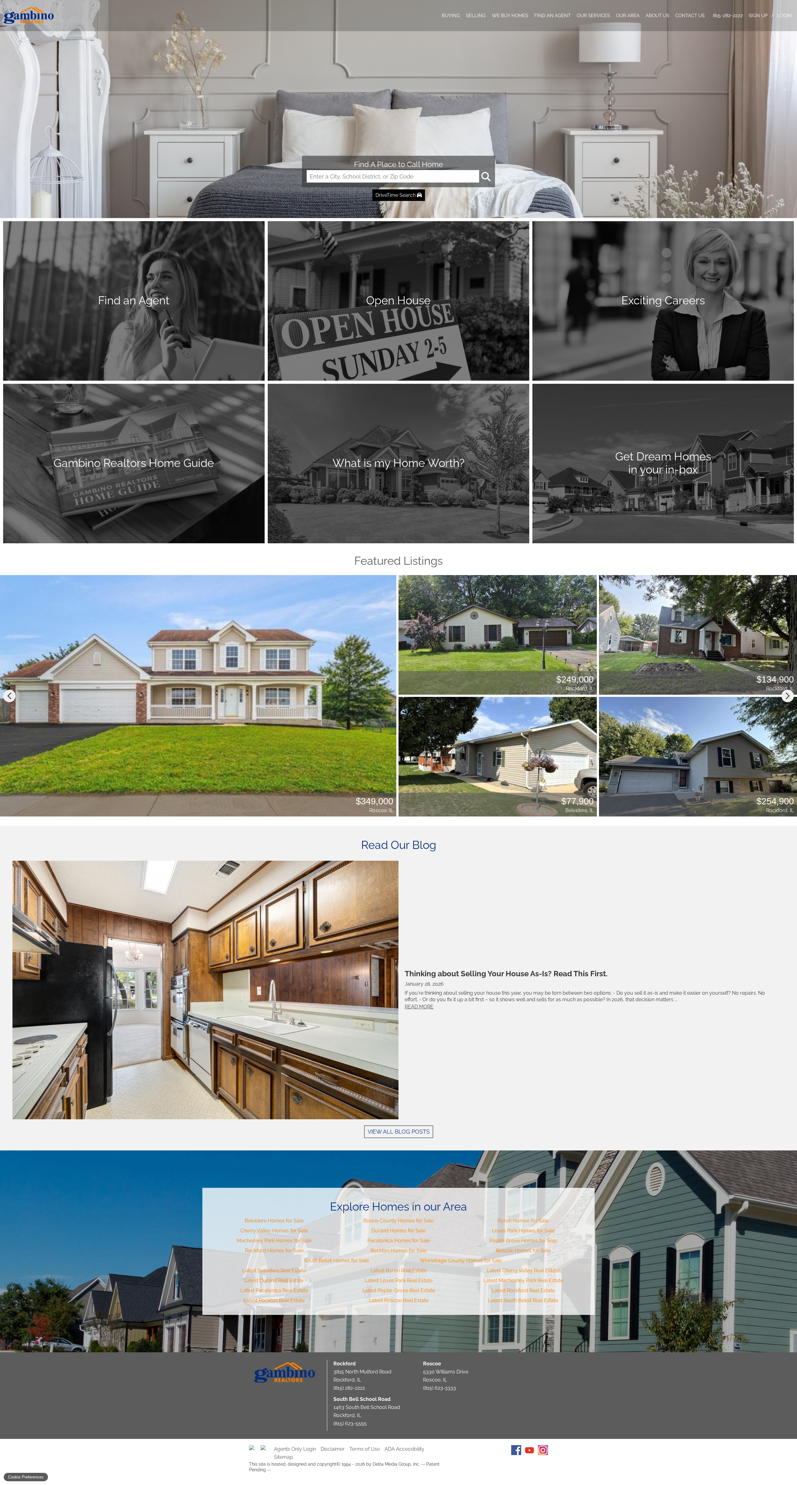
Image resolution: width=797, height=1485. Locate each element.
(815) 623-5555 (350, 1423)
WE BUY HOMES (510, 15)
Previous (9, 696)
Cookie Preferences (26, 1477)
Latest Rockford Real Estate (523, 1290)
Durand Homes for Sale (398, 1231)
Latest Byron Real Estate (398, 1270)
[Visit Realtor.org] (254, 1450)
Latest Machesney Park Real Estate (523, 1280)
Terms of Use (364, 1449)
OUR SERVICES (593, 15)
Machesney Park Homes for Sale (274, 1241)
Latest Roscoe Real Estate (398, 1300)
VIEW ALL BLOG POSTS (399, 1131)
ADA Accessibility (404, 1449)
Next (787, 696)
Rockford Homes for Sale (274, 1251)
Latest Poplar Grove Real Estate (398, 1290)
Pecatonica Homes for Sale (398, 1241)
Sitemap (283, 1457)
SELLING (476, 15)
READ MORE (419, 1007)
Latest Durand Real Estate (274, 1280)
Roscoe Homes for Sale (523, 1251)
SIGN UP (758, 15)
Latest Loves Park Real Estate (398, 1280)
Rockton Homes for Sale (398, 1251)
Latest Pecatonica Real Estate (274, 1290)
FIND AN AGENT (552, 15)
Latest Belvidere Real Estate (274, 1270)
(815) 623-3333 (439, 1388)
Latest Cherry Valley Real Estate (523, 1270)
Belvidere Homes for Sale (274, 1221)
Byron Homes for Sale (523, 1221)
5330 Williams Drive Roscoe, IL (445, 1372)
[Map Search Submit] (485, 176)
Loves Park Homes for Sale (523, 1231)
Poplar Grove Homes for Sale (523, 1241)
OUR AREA (627, 15)
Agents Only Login (295, 1449)
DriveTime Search (396, 195)
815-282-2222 (728, 15)
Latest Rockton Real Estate (273, 1300)
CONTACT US (690, 15)
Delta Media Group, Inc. (396, 1464)
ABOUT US (657, 15)
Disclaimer (333, 1449)
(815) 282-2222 (349, 1388)
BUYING (451, 15)
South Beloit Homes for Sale (336, 1261)
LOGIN (784, 15)
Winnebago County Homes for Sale (461, 1261)
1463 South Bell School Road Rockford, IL (366, 1407)
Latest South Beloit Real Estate (523, 1300)
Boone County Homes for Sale (398, 1221)
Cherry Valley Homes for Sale (274, 1231)
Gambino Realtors (285, 1372)
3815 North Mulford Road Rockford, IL (362, 1372)
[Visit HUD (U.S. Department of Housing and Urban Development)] (266, 1450)
